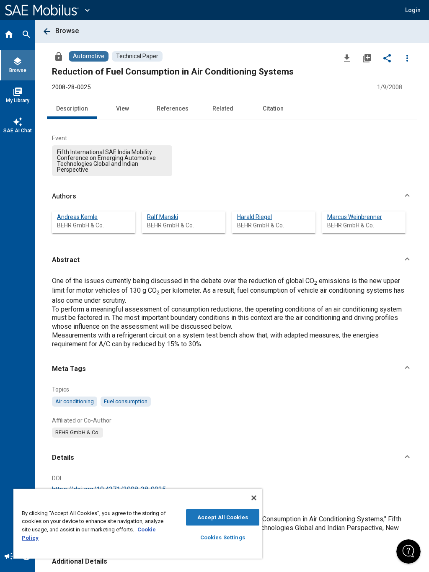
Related (222, 108)
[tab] (9, 35)
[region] (137, 524)
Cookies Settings (222, 537)
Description (72, 108)
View (122, 108)
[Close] (253, 497)
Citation (273, 108)
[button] (232, 196)
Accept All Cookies (222, 517)
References (173, 108)
